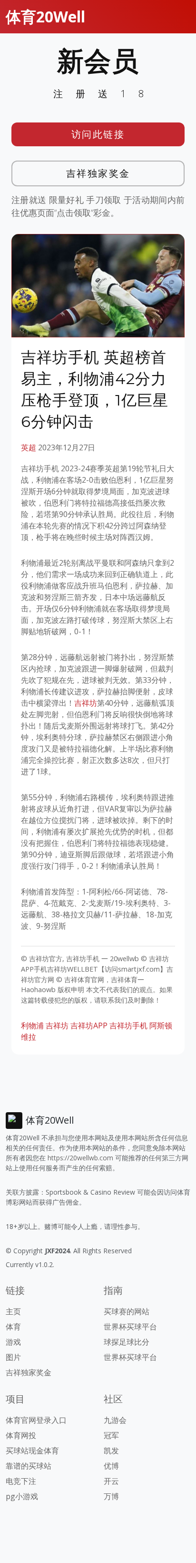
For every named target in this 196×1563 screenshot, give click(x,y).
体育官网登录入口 (36, 1420)
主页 (13, 1311)
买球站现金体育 (32, 1450)
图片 (13, 1357)
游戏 (13, 1342)
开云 (111, 1481)
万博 (111, 1496)
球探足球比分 (126, 1342)
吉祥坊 (85, 703)
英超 (28, 447)
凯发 (111, 1450)
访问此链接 (98, 134)
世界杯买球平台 (130, 1326)
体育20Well (45, 16)
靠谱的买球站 (28, 1466)
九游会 (115, 1420)
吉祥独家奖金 (98, 173)
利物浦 (32, 1025)
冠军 (111, 1435)
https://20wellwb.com (80, 1157)
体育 (13, 1326)
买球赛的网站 (126, 1311)
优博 (111, 1466)
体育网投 (21, 1435)
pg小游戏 (22, 1496)
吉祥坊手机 (128, 1025)
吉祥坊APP (89, 1025)
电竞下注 (21, 1481)
